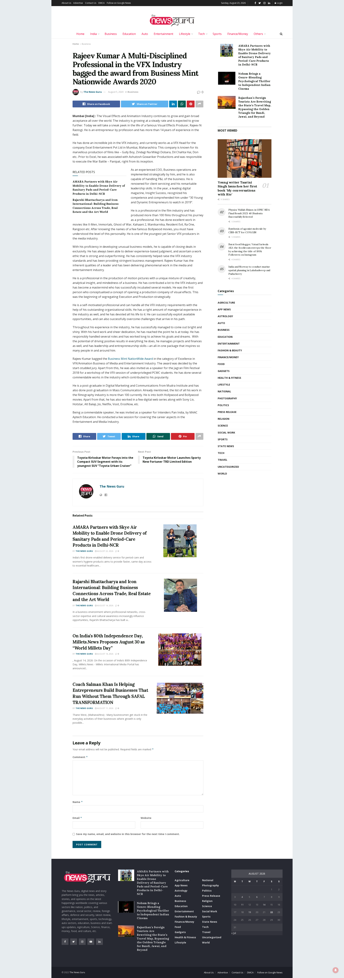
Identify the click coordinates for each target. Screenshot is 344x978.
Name (78, 802)
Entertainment (163, 34)
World (222, 473)
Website (146, 818)
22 (271, 912)
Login (279, 2)
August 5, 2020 (115, 91)
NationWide (136, 359)
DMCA (101, 2)
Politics (223, 405)
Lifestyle (184, 34)
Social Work (226, 432)
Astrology (225, 316)
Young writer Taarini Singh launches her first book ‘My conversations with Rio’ (237, 188)
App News (224, 309)
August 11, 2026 (105, 708)
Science (223, 425)
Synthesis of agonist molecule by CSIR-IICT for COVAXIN (247, 230)
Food (221, 364)
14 (264, 904)
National (224, 391)
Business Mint (118, 359)
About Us (66, 2)
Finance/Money (237, 34)
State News (226, 446)
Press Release (227, 412)
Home (80, 34)
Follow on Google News (119, 2)
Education (129, 34)
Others (258, 34)
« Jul (233, 933)
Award (148, 359)
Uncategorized (228, 466)
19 (249, 912)
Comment (80, 757)
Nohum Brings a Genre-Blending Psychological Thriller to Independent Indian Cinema (254, 81)
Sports (217, 34)
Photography (227, 398)
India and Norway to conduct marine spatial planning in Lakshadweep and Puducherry (249, 270)
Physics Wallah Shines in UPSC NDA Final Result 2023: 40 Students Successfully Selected (249, 213)
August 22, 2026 (105, 551)
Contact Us (90, 2)
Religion (223, 418)
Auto (145, 34)
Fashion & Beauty (230, 350)
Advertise (78, 2)
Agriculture (226, 302)
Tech (201, 34)
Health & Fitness (229, 377)
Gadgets (224, 371)
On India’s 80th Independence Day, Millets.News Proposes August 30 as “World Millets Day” (109, 642)
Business (111, 34)
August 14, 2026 (105, 605)
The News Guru (92, 91)
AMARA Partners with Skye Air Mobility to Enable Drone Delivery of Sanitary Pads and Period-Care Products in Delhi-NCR (153, 883)
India (93, 34)
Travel (222, 459)
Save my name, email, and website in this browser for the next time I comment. (128, 834)
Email (77, 818)
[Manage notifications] (335, 970)
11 (242, 904)
